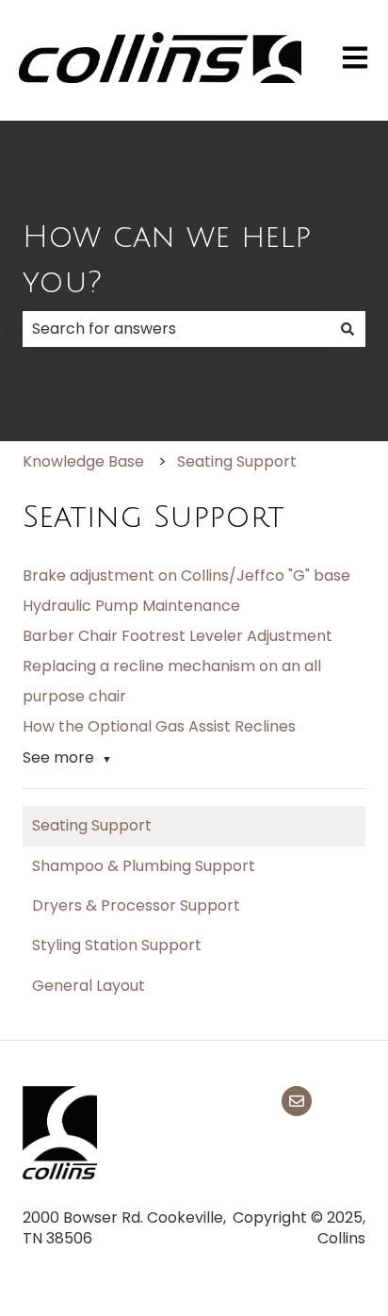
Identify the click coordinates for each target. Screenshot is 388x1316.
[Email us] (297, 1101)
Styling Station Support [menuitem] (117, 945)
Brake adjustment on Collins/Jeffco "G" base (186, 575)
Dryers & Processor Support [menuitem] (136, 905)
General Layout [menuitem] (88, 985)
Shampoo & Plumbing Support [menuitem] (143, 866)
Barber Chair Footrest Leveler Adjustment (177, 636)
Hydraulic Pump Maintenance (131, 606)
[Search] (347, 329)
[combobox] (176, 329)
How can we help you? (167, 260)
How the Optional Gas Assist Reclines (159, 726)
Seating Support (237, 461)
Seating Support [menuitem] (92, 825)
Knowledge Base (83, 461)
